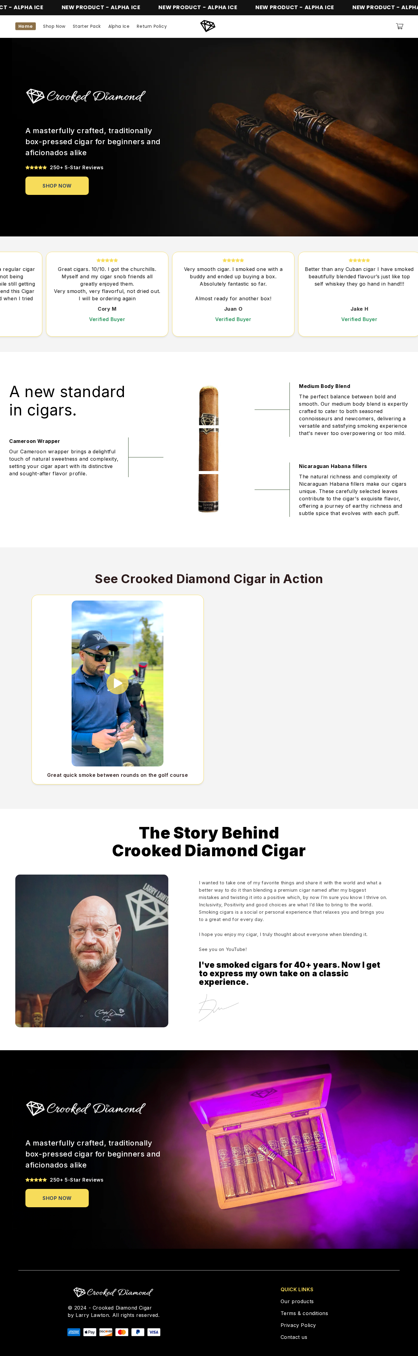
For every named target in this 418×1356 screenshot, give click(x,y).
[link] (57, 186)
